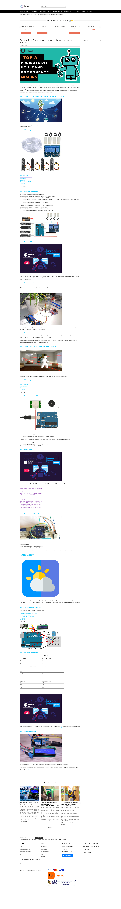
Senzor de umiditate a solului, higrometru (44, 25)
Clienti (42, 843)
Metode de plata (44, 848)
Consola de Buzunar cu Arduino (29, 803)
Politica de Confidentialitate (60, 839)
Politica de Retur (44, 849)
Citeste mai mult (23, 821)
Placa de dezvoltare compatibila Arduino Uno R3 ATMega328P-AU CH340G (27, 25)
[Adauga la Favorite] (32, 33)
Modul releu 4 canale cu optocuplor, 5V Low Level (60, 25)
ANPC (42, 854)
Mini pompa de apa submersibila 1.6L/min (76, 25)
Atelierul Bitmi (84, 11)
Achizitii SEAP (75, 11)
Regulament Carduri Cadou (25, 849)
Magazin (22, 843)
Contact (91, 11)
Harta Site (43, 856)
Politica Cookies (23, 853)
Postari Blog (50, 782)
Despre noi (22, 846)
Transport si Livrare (45, 846)
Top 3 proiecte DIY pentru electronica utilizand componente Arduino (47, 14)
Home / (21, 14)
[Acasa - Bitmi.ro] (27, 6)
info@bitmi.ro (87, 852)
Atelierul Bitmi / (26, 14)
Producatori (34, 11)
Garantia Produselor (45, 851)
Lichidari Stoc (67, 11)
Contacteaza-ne (68, 855)
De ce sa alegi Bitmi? (45, 11)
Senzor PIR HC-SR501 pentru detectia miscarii (92, 25)
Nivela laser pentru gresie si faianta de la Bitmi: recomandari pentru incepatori (50, 804)
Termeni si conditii (23, 848)
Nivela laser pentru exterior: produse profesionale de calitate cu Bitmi (69, 804)
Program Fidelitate (57, 11)
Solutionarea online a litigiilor (47, 853)
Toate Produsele (24, 11)
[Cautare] (65, 6)
